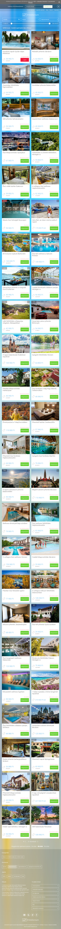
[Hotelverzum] (30, 14)
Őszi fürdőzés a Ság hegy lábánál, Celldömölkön (44, 389)
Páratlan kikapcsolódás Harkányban (11, 389)
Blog (47, 10)
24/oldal (33, 846)
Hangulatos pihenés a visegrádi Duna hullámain (14, 288)
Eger (23, 876)
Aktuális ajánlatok (31, 10)
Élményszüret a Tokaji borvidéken (15, 422)
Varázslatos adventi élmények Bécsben (43, 726)
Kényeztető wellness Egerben (13, 692)
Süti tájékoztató (36, 893)
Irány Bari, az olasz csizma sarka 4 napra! (44, 221)
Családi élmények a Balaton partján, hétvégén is (45, 288)
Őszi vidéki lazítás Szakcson (13, 186)
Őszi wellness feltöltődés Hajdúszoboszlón (41, 524)
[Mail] (24, 914)
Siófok (4, 876)
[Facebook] (37, 914)
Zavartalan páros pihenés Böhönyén (41, 322)
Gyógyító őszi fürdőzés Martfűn (43, 456)
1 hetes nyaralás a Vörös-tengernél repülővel (45, 693)
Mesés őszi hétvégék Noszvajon (14, 220)
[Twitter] (32, 914)
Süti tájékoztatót (51, 1)
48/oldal (40, 846)
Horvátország (17, 876)
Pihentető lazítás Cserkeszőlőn (43, 422)
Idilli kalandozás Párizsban (42, 827)
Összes (4, 857)
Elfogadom (30, 2)
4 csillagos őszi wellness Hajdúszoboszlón (41, 187)
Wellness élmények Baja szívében (15, 523)
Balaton (9, 876)
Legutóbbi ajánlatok (40, 10)
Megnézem (54, 60)
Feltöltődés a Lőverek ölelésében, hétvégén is (44, 153)
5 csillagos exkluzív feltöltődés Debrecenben (43, 591)
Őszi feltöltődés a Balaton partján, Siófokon (15, 726)
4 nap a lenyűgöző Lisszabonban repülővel (44, 794)
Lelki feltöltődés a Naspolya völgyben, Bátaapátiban (13, 322)
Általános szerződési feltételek (39, 897)
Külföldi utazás (20, 857)
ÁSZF (35, 1)
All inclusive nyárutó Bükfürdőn (14, 254)
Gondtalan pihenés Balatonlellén (44, 85)
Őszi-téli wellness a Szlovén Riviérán (42, 255)
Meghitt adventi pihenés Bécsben (44, 490)
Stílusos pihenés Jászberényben (15, 624)
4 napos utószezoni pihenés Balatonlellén (13, 490)
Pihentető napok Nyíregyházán (43, 759)
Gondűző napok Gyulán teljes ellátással (13, 52)
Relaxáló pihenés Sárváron (41, 52)
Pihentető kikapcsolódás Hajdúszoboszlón (12, 794)
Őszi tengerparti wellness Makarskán (12, 659)
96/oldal (46, 846)
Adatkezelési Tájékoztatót (42, 1)
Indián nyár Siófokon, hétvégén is (15, 827)
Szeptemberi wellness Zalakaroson (45, 119)
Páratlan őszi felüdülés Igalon (13, 591)
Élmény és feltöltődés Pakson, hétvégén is (43, 659)
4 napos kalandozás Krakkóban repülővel (14, 356)
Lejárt (24, 60)
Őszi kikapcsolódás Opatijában (14, 153)
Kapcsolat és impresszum (38, 908)
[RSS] (28, 914)
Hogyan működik (36, 900)
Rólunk (51, 10)
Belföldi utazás (11, 857)
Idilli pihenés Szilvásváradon (13, 119)
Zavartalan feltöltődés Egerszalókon (11, 86)
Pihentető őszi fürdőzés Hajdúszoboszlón (11, 457)
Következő (33, 841)
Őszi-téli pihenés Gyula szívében (44, 624)
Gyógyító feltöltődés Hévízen (42, 355)
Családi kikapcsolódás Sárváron (43, 557)
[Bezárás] (59, 2)
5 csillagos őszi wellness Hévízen (15, 557)
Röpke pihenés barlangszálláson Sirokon (15, 760)
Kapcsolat (56, 10)
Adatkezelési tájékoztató (38, 889)
